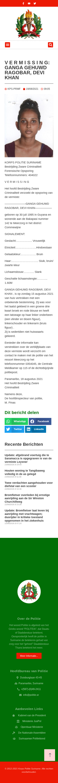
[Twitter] (34, 3)
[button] (7, 44)
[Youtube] (29, 3)
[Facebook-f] (23, 3)
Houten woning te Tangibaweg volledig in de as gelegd (25, 472)
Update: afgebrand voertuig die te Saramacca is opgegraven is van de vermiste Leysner (28, 458)
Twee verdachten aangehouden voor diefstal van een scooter (29, 484)
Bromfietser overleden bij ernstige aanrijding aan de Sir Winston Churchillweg (27, 498)
